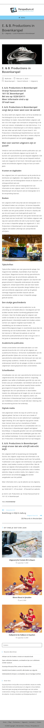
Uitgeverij (34, 81)
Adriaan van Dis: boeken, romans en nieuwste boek (17, 656)
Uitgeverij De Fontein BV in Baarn (22, 560)
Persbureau (16, 722)
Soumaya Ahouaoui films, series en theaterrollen (17, 666)
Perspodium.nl (35, 726)
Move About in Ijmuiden (22, 597)
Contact (39, 722)
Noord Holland (22, 81)
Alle (17, 726)
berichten (21, 726)
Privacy (27, 726)
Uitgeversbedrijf (10, 501)
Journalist (32, 722)
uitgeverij (30, 138)
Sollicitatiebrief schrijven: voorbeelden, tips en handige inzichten (21, 674)
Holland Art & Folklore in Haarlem (22, 635)
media (23, 475)
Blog (9, 722)
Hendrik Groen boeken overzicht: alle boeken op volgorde (19, 670)
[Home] (2, 33)
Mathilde (8, 79)
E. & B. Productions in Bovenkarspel (23, 33)
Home (4, 722)
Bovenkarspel (10, 81)
